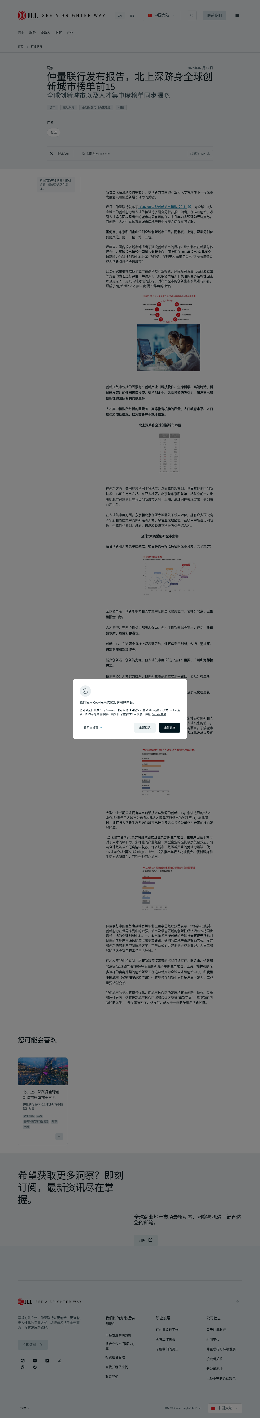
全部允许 (169, 728)
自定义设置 (93, 727)
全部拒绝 (145, 728)
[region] (130, 709)
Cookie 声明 (159, 714)
